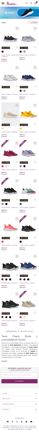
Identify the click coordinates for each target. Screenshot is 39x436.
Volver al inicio (11, 331)
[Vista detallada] (28, 22)
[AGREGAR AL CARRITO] (17, 47)
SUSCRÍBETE (19, 381)
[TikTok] (21, 421)
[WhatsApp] (17, 421)
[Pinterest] (26, 421)
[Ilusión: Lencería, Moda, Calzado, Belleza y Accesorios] (11, 4)
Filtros (35, 22)
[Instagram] (12, 421)
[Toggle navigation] (2, 3)
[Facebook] (8, 421)
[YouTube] (31, 421)
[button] (26, 3)
